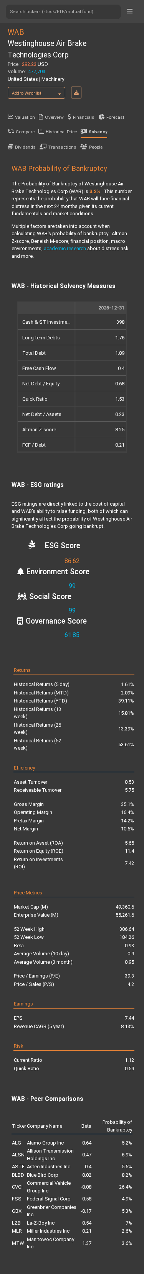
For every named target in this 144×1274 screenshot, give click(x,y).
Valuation (25, 117)
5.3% (127, 1211)
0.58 (86, 1199)
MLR (17, 1231)
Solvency (98, 131)
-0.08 (86, 1187)
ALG (16, 1143)
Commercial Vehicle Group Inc (49, 1187)
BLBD (18, 1175)
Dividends (25, 147)
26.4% (125, 1187)
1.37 (86, 1243)
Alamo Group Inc (45, 1143)
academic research (65, 248)
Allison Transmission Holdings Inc (50, 1154)
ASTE (18, 1166)
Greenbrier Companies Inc (51, 1211)
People (96, 147)
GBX (17, 1211)
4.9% (127, 1199)
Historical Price (61, 131)
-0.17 (86, 1211)
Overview (54, 117)
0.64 (86, 1143)
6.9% (127, 1155)
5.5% (127, 1166)
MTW (18, 1243)
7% (129, 1223)
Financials (83, 117)
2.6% (127, 1231)
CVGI (17, 1187)
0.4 (88, 1166)
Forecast (115, 117)
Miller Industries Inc (48, 1231)
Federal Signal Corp (49, 1199)
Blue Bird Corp (42, 1175)
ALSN (18, 1155)
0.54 (86, 1223)
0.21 (86, 1231)
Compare (25, 131)
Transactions (62, 147)
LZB (16, 1223)
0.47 (86, 1155)
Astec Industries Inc (48, 1166)
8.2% (127, 1175)
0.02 (86, 1175)
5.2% (127, 1143)
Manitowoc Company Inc (50, 1243)
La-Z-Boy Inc (41, 1223)
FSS (17, 1199)
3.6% (127, 1243)
